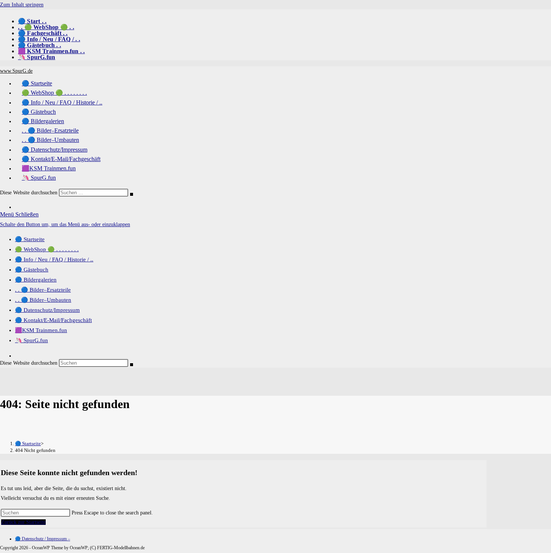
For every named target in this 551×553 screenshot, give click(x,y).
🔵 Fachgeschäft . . (43, 33)
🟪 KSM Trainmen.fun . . (51, 51)
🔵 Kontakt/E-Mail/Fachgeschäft (53, 320)
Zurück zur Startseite (23, 522)
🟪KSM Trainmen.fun (41, 330)
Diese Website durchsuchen (29, 192)
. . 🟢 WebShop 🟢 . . (46, 27)
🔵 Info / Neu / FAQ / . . (49, 39)
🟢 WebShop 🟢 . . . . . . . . (47, 249)
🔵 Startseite (30, 239)
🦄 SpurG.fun (36, 57)
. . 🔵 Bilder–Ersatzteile (43, 290)
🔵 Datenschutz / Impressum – (42, 538)
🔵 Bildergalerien (36, 280)
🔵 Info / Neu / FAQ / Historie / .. (54, 259)
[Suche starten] (131, 194)
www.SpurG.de (16, 71)
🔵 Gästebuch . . (39, 45)
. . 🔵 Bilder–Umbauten (43, 300)
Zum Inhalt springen (21, 4)
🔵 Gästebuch (31, 270)
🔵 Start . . (32, 21)
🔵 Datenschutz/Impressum (47, 310)
